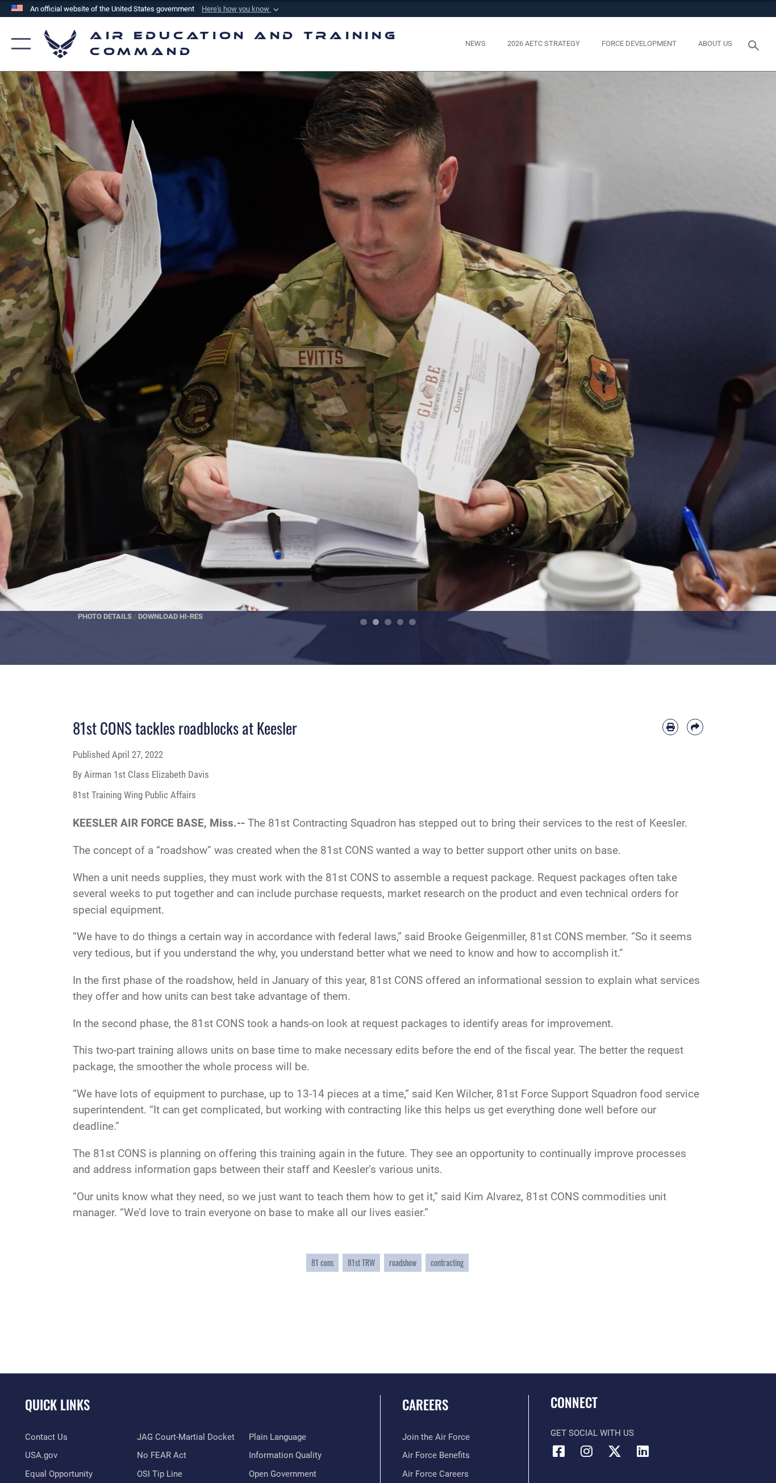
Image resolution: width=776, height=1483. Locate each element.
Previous (39, 368)
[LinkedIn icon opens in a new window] (642, 1451)
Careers (425, 1404)
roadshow (402, 1262)
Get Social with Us (592, 1433)
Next (737, 368)
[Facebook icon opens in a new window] (559, 1451)
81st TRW (361, 1262)
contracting (447, 1262)
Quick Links (57, 1404)
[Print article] (670, 727)
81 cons (322, 1262)
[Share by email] (695, 727)
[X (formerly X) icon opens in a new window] (614, 1451)
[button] (241, 9)
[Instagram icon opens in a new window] (586, 1451)
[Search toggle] (755, 44)
